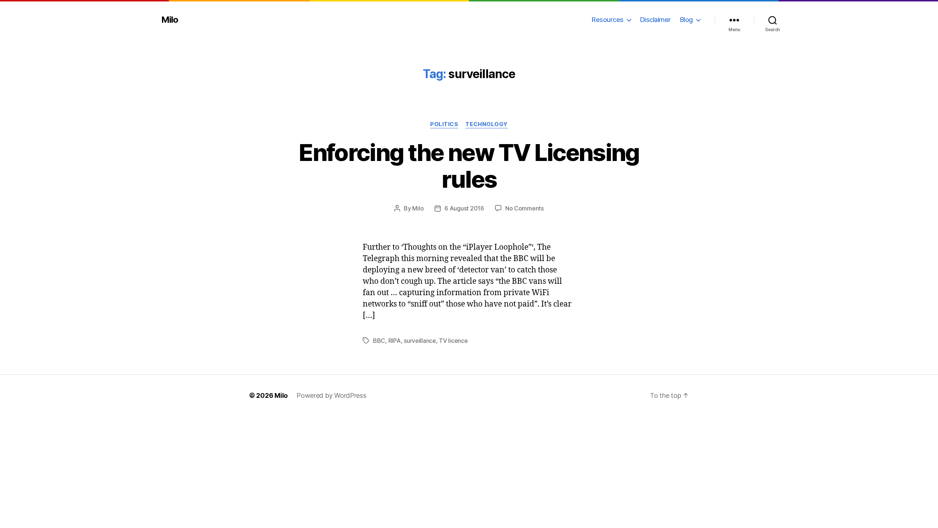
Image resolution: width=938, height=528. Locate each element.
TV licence (453, 340)
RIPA (394, 340)
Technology (486, 124)
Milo (169, 19)
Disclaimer (655, 19)
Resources (608, 19)
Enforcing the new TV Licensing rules (469, 165)
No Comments (524, 208)
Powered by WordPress (331, 395)
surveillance (420, 340)
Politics (444, 124)
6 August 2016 (464, 208)
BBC (379, 340)
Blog (686, 19)
